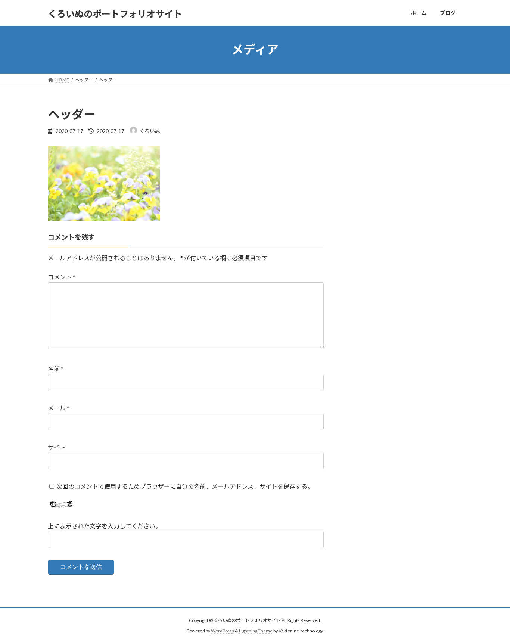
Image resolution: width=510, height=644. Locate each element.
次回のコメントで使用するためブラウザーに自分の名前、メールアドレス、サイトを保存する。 (184, 486)
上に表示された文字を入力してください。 (104, 525)
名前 (55, 369)
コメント (61, 277)
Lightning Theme (256, 631)
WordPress (222, 631)
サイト (57, 447)
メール (58, 407)
